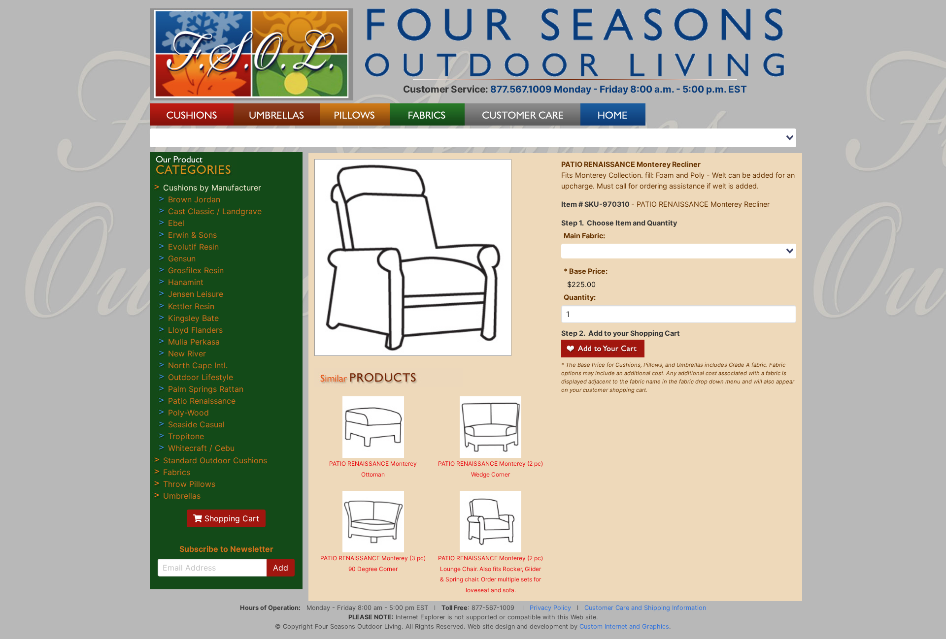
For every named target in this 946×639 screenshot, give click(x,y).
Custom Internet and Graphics (624, 626)
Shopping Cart (230, 518)
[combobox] (473, 137)
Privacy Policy (550, 607)
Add (280, 568)
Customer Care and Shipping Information (645, 607)
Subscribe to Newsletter (226, 549)
